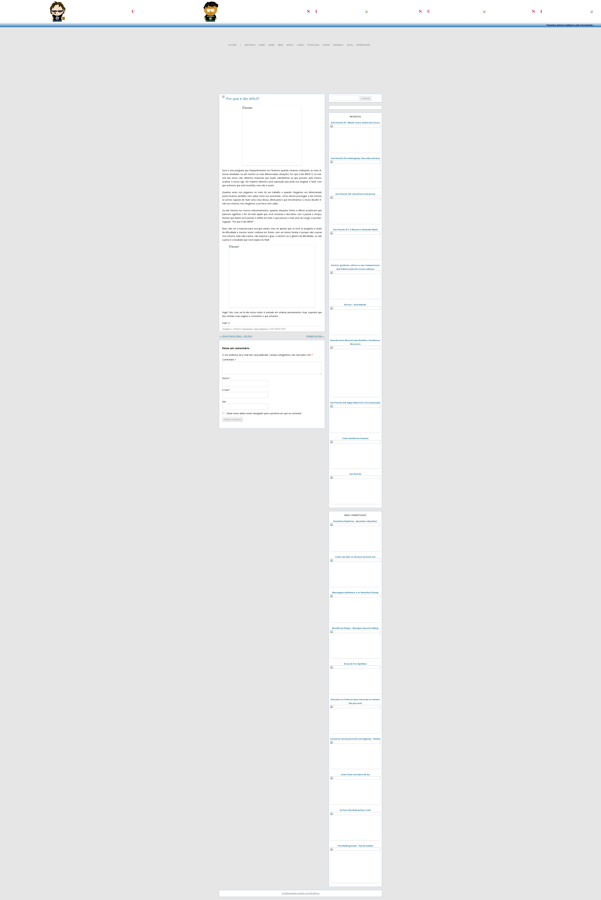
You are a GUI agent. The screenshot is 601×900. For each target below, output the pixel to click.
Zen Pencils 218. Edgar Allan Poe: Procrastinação (355, 402)
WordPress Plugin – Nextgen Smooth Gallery (355, 628)
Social (350, 45)
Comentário (229, 359)
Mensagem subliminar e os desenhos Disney (355, 592)
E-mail (226, 389)
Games (271, 45)
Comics (300, 45)
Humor (326, 45)
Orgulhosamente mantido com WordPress (300, 893)
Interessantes (363, 45)
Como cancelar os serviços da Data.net (355, 556)
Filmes (262, 45)
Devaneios (338, 45)
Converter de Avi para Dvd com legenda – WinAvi (355, 738)
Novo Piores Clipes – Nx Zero (235, 336)
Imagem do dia (315, 336)
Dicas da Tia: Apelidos (355, 663)
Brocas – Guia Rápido (355, 304)
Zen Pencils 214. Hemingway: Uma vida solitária (355, 158)
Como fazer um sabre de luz (355, 774)
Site (224, 401)
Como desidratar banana (355, 438)
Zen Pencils (250, 45)
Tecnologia (313, 45)
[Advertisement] (300, 34)
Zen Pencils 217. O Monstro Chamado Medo (355, 229)
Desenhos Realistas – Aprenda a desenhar (355, 521)
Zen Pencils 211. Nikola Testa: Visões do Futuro (355, 122)
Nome (226, 378)
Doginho (227, 328)
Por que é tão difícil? (242, 98)
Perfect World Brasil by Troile (355, 810)
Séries (280, 45)
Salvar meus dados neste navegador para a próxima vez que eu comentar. (264, 413)
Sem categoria (261, 328)
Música (290, 45)
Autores (232, 45)
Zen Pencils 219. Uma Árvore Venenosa (355, 193)
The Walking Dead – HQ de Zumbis (355, 845)
